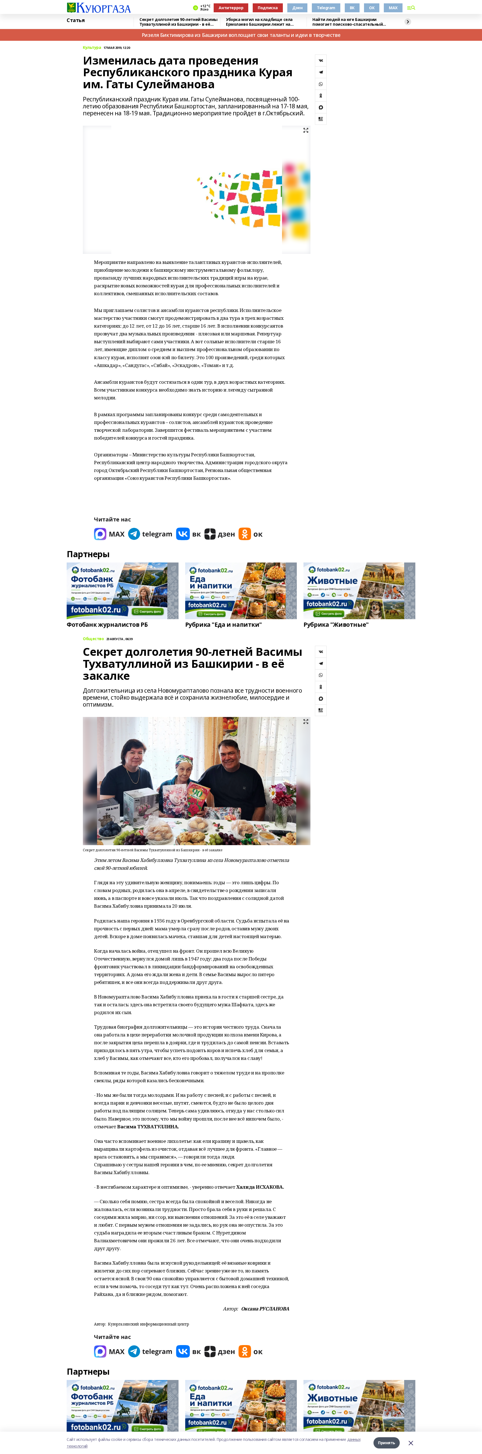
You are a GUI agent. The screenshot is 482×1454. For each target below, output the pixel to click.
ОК (371, 7)
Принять (386, 1442)
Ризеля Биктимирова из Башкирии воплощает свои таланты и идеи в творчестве (241, 35)
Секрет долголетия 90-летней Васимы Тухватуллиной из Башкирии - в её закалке (178, 22)
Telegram (326, 7)
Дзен (297, 7)
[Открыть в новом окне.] (109, 534)
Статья (76, 20)
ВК (352, 7)
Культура (92, 47)
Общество (93, 639)
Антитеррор (231, 7)
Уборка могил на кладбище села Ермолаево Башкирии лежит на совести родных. (259, 22)
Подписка (268, 7)
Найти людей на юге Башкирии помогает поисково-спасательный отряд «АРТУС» (347, 22)
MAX (393, 7)
